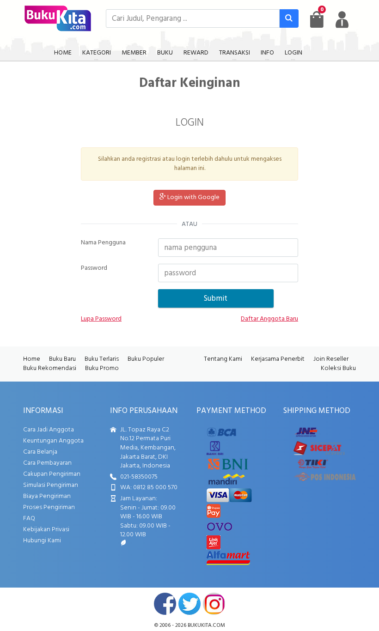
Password (94, 268)
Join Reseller (330, 359)
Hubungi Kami (42, 540)
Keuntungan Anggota (53, 441)
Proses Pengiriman (49, 507)
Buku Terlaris (102, 359)
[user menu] (342, 19)
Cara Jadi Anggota (48, 430)
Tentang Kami (223, 359)
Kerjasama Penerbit (278, 359)
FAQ (29, 518)
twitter (189, 603)
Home (31, 359)
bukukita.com (206, 625)
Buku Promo (102, 368)
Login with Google (193, 197)
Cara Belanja (40, 452)
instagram (214, 603)
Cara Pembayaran (47, 463)
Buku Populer (146, 359)
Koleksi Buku (338, 368)
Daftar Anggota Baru (269, 319)
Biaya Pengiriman (47, 496)
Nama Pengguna (103, 243)
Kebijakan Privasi (46, 529)
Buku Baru (62, 359)
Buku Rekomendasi (49, 368)
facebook (165, 603)
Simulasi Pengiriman (50, 485)
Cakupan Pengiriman (51, 474)
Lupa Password (101, 319)
